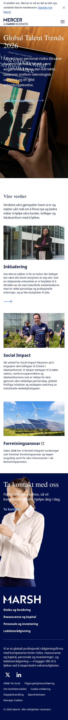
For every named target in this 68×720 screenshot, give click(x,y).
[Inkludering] (7, 301)
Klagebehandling (13, 695)
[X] (7, 675)
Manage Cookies (13, 700)
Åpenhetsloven (36, 695)
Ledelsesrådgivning (17, 631)
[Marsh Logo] (22, 600)
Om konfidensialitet (15, 689)
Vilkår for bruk (11, 683)
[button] (64, 7)
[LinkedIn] (19, 675)
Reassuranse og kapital (19, 617)
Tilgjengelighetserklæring (39, 683)
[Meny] (62, 22)
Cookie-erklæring (41, 689)
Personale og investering (20, 624)
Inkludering (15, 266)
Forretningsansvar (22, 443)
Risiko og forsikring (17, 610)
